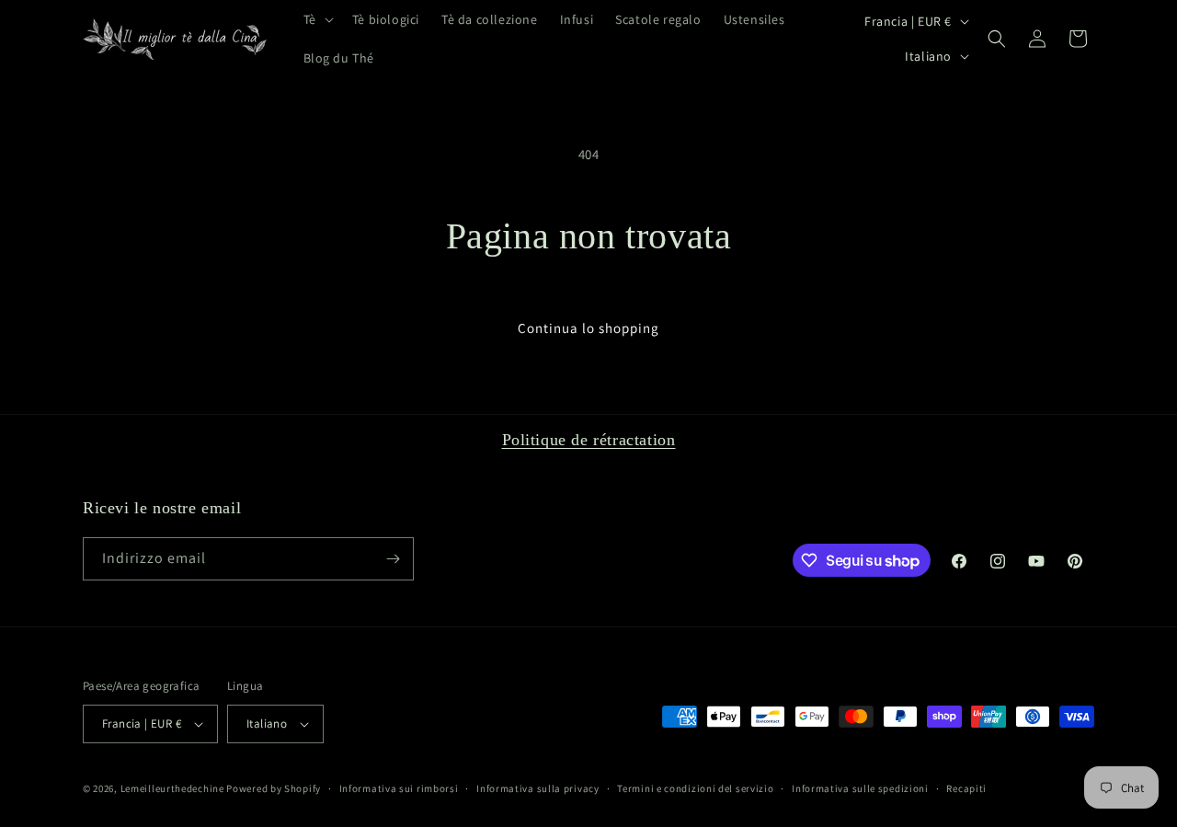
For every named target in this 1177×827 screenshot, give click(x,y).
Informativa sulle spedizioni (860, 788)
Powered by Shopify (273, 788)
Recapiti (966, 788)
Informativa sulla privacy (538, 788)
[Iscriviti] (392, 558)
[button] (316, 19)
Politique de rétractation (589, 440)
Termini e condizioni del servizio (695, 788)
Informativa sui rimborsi (399, 788)
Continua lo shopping (588, 328)
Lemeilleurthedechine (172, 788)
